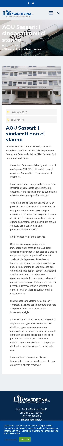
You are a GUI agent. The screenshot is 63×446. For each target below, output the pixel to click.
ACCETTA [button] (25, 439)
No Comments (17, 120)
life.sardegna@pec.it (31, 419)
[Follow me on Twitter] (33, 3)
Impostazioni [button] (10, 439)
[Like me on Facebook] (29, 3)
